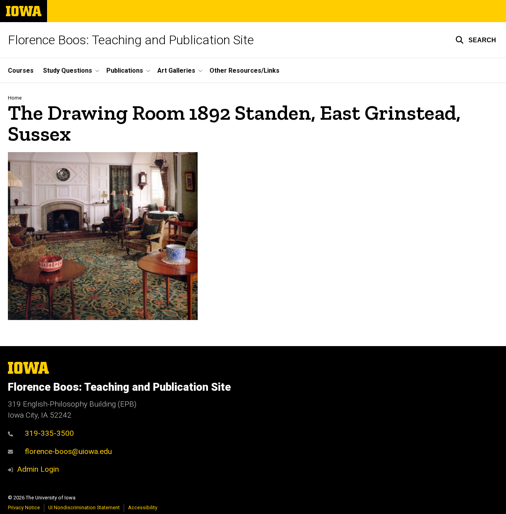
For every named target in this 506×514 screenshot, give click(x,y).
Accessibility (142, 507)
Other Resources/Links (244, 70)
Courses (21, 70)
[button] (476, 40)
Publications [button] (124, 70)
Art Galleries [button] (176, 70)
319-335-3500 (49, 433)
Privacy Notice (24, 507)
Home (15, 98)
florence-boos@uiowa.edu (68, 451)
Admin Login (38, 469)
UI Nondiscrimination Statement (84, 507)
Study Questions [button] (67, 70)
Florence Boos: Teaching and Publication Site (131, 40)
